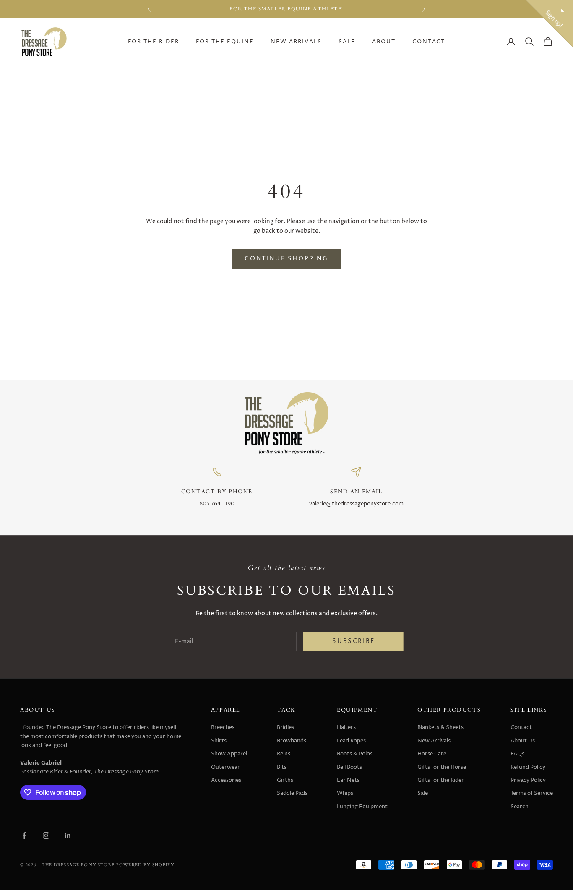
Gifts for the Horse (441, 767)
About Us (522, 740)
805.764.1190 (216, 503)
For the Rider (153, 41)
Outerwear (225, 767)
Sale (347, 41)
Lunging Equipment (362, 806)
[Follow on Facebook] (24, 835)
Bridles (285, 727)
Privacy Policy (528, 780)
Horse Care (431, 753)
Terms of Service (531, 793)
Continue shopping (286, 259)
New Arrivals (296, 41)
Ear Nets (348, 780)
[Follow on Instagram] (46, 835)
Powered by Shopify (145, 864)
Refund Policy (527, 767)
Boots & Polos (354, 753)
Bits (281, 767)
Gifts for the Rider (440, 780)
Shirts (219, 740)
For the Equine (225, 41)
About (384, 41)
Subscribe (353, 641)
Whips (345, 793)
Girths (285, 780)
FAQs (517, 753)
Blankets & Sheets (440, 727)
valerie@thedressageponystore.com (356, 503)
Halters (346, 727)
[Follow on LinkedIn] (68, 835)
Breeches (222, 727)
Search (519, 806)
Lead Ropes (351, 740)
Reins (283, 753)
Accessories (226, 780)
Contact (428, 41)
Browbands (291, 740)
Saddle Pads (292, 793)
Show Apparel (229, 753)
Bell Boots (349, 767)
